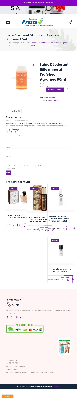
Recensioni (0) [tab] (14, 111)
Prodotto (26, 43)
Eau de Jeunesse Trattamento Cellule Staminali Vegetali (59, 218)
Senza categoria (54, 100)
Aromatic (56, 386)
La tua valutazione (13, 129)
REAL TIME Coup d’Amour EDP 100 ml (17, 216)
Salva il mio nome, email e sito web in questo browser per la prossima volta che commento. (37, 167)
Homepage (14, 43)
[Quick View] (19, 225)
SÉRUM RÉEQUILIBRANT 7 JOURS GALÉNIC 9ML (60, 270)
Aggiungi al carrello (55, 89)
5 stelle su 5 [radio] (17, 131)
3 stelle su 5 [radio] (12, 131)
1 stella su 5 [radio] (7, 131)
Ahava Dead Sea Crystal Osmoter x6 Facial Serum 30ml (38, 219)
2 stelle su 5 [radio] (9, 131)
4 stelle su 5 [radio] (15, 131)
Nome (8, 147)
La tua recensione (13, 136)
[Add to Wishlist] (65, 89)
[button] (34, 65)
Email (8, 156)
